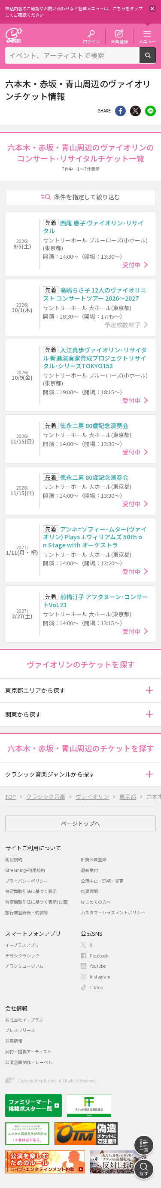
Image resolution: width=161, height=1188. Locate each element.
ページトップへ (80, 823)
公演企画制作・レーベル (28, 1062)
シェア (120, 111)
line (150, 111)
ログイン (91, 41)
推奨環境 (89, 891)
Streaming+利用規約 (25, 870)
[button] (149, 690)
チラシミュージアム (24, 966)
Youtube (98, 966)
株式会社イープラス (24, 1020)
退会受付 (89, 870)
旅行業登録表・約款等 (26, 912)
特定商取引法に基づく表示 (31, 891)
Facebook (99, 955)
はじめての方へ (96, 901)
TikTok (96, 987)
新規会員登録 (93, 859)
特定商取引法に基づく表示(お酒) (37, 901)
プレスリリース (20, 1030)
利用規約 (13, 859)
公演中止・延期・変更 (102, 881)
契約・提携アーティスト (28, 1051)
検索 (155, 59)
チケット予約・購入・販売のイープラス (13, 35)
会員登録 (119, 41)
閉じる (152, 8)
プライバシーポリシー (26, 881)
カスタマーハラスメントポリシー (113, 912)
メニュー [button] (147, 41)
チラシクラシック (22, 955)
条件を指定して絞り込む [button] (87, 196)
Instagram (100, 976)
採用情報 (13, 1040)
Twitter (135, 111)
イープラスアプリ (22, 945)
